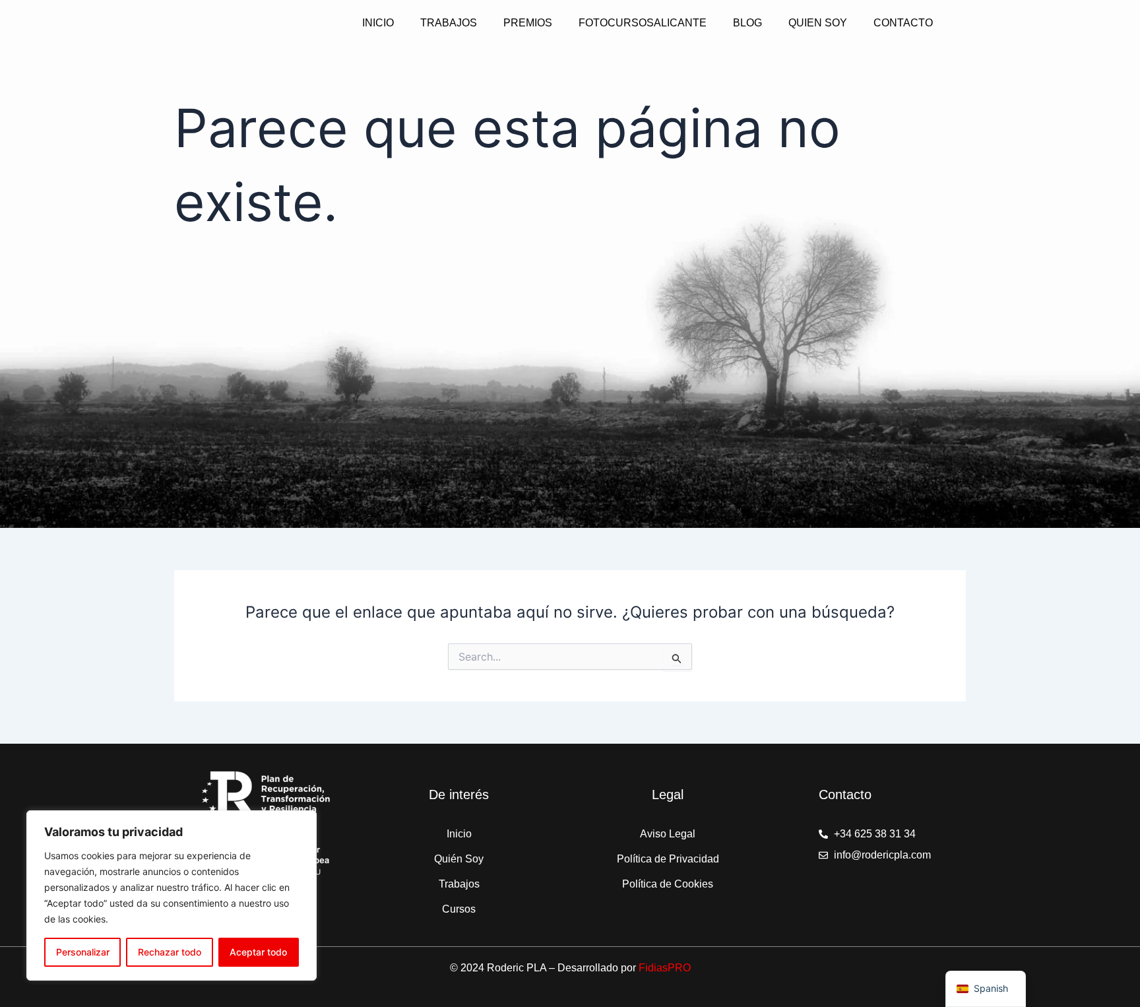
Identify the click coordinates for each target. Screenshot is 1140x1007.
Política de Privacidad (668, 858)
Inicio (378, 22)
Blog (747, 22)
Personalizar (83, 952)
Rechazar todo (169, 952)
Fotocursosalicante (643, 22)
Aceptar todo (258, 952)
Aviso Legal (667, 833)
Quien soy (817, 22)
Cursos (459, 909)
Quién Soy (459, 858)
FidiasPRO (665, 967)
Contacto (903, 22)
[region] (171, 895)
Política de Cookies (667, 884)
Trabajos (448, 22)
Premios (527, 22)
